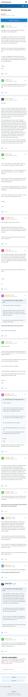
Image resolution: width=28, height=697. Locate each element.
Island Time (8, 583)
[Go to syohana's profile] (2, 458)
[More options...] (25, 26)
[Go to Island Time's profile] (2, 584)
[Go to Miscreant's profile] (2, 565)
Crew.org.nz (6, 2)
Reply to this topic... (9, 669)
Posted (11, 27)
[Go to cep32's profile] (2, 26)
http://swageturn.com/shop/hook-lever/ (10, 572)
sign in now (8, 660)
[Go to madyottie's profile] (2, 517)
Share (14, 677)
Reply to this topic (14, 20)
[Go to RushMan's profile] (2, 218)
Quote (5, 73)
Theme (14, 691)
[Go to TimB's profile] (2, 250)
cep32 (4, 14)
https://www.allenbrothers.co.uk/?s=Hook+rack (12, 325)
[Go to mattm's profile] (2, 99)
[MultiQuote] (2, 74)
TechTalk (12, 15)
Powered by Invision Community (14, 694)
